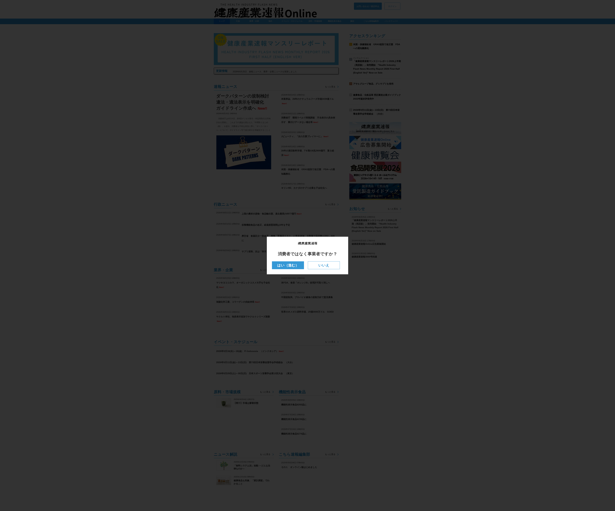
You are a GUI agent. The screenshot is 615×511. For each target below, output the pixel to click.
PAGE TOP (599, 493)
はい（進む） (288, 265)
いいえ (323, 265)
